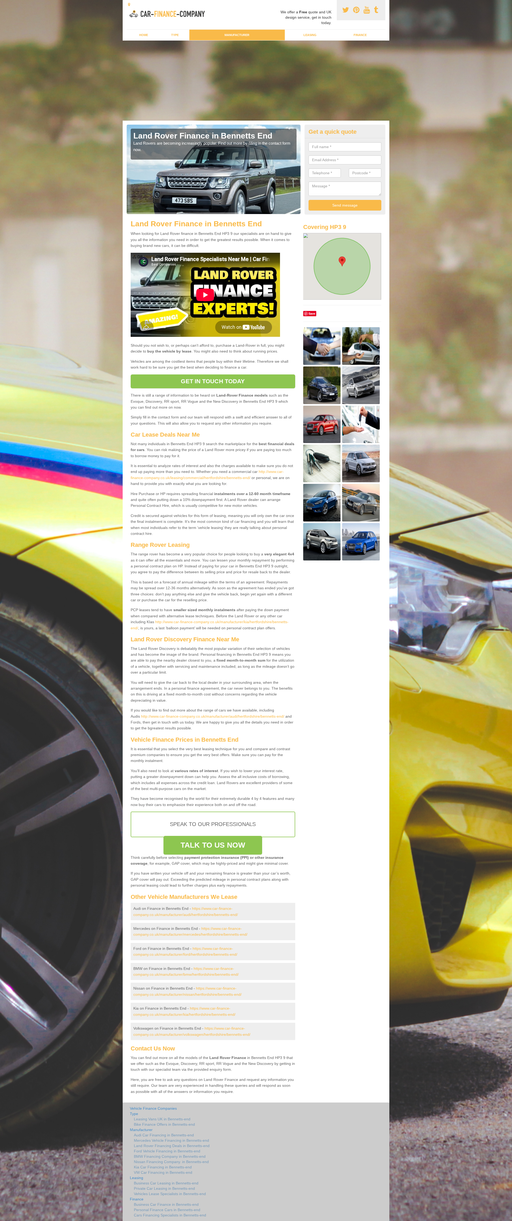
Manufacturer (237, 35)
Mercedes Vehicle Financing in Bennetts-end (171, 1140)
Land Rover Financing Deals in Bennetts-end (172, 1146)
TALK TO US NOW (213, 845)
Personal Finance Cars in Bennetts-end (167, 1210)
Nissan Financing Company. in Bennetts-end (171, 1162)
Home (143, 35)
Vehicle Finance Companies (153, 1108)
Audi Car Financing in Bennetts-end (164, 1135)
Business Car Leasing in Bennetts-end (166, 1183)
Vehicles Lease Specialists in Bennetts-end (170, 1194)
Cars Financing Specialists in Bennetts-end (170, 1215)
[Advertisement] (256, 80)
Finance (360, 35)
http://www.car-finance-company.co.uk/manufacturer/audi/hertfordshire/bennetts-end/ (212, 716)
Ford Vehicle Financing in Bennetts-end (167, 1151)
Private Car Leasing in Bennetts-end (164, 1188)
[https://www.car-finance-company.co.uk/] (169, 13)
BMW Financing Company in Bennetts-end (170, 1156)
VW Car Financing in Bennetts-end (163, 1172)
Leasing (310, 35)
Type (175, 35)
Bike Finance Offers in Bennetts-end (164, 1124)
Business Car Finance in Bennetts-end (166, 1204)
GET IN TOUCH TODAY (213, 381)
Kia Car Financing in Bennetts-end (163, 1167)
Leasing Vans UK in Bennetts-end (162, 1119)
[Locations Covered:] (129, 4)
